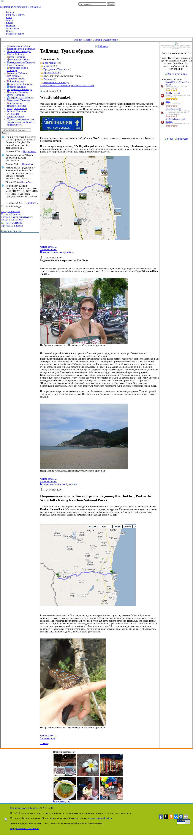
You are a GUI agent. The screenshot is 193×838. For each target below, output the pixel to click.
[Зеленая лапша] (65, 798)
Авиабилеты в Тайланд (19, 46)
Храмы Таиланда (52, 72)
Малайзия (48, 66)
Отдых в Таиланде (16, 105)
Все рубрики (49, 62)
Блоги (87, 39)
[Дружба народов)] (111, 798)
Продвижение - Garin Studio (24, 828)
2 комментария (47, 738)
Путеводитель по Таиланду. (21, 62)
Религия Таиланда (16, 111)
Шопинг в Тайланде (17, 73)
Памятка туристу (15, 116)
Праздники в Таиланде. (55, 69)
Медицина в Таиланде (18, 100)
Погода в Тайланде (17, 108)
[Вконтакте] (181, 139)
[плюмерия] (88, 775)
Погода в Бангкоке (10, 211)
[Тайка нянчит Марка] (88, 798)
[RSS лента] (101, 46)
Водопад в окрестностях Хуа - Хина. (59, 484)
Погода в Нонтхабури (12, 219)
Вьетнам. (48, 79)
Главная (78, 39)
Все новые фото (61, 801)
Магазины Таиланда (17, 92)
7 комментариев (48, 249)
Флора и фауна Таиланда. (20, 84)
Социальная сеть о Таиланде (25, 808)
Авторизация (20, 7)
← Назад (44, 743)
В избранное (34, 7)
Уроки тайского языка (18, 59)
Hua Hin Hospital (173, 93)
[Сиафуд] (65, 775)
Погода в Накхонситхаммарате (17, 217)
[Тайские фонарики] (111, 775)
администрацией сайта (100, 818)
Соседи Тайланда (16, 57)
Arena (168, 102)
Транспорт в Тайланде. (19, 51)
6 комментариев (48, 481)
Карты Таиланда (15, 65)
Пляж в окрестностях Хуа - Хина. (57, 252)
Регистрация (6, 7)
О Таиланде (13, 114)
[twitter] (169, 139)
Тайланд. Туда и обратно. (106, 39)
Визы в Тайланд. (15, 54)
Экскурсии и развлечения (20, 97)
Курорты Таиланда (16, 86)
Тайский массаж (15, 81)
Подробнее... (29, 151)
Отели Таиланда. (15, 95)
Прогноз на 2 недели (12, 225)
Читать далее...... (48, 246)
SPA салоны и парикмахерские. (15, 77)
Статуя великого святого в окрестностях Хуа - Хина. (67, 85)
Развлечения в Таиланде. (56, 82)
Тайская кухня (14, 103)
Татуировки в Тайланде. (19, 89)
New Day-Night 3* (173, 109)
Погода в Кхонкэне (11, 214)
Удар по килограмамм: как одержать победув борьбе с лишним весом (21, 122)
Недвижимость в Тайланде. (21, 48)
